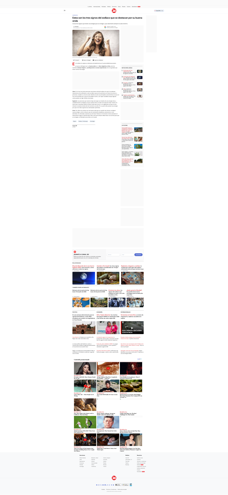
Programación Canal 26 (141, 466)
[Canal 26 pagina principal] (114, 12)
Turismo (104, 466)
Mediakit (140, 464)
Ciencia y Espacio (106, 457)
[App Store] (118, 485)
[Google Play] (125, 485)
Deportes (93, 459)
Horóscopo (75, 15)
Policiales (81, 464)
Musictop (127, 464)
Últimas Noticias (83, 457)
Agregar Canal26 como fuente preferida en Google (112, 27)
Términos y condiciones (141, 461)
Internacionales (125, 312)
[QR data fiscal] (131, 485)
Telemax (127, 463)
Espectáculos (82, 461)
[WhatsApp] (109, 485)
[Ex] (101, 485)
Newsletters (140, 471)
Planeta (104, 463)
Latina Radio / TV (128, 459)
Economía (99, 312)
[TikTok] (107, 485)
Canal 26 (76, 26)
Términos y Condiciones (111, 489)
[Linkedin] (105, 485)
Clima (81, 459)
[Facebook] (96, 485)
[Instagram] (98, 485)
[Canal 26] (114, 478)
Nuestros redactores (141, 468)
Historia (104, 461)
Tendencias (93, 466)
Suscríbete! (138, 254)
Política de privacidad (141, 463)
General (92, 461)
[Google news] (113, 485)
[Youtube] (103, 485)
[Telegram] (111, 485)
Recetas (104, 464)
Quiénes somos (140, 457)
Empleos (138, 469)
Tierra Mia (127, 461)
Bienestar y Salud (94, 457)
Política (74, 312)
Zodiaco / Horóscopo (83, 121)
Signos (74, 121)
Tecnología (82, 466)
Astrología (92, 121)
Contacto (139, 459)
